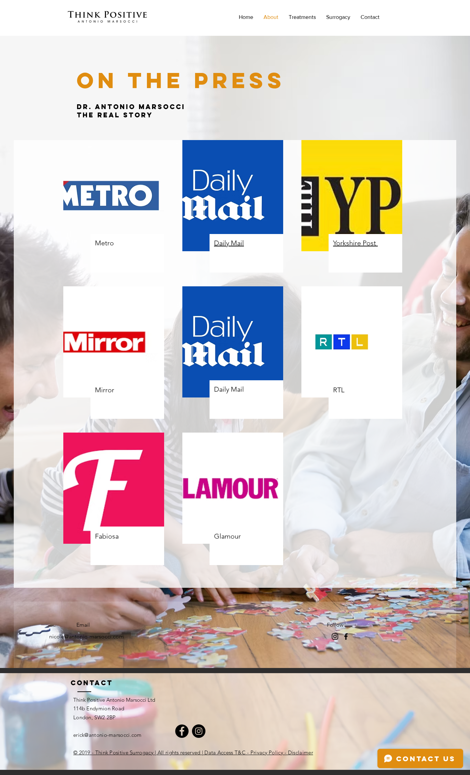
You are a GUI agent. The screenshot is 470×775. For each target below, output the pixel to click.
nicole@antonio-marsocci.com (86, 636)
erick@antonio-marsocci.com (107, 735)
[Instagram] (198, 731)
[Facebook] (346, 636)
